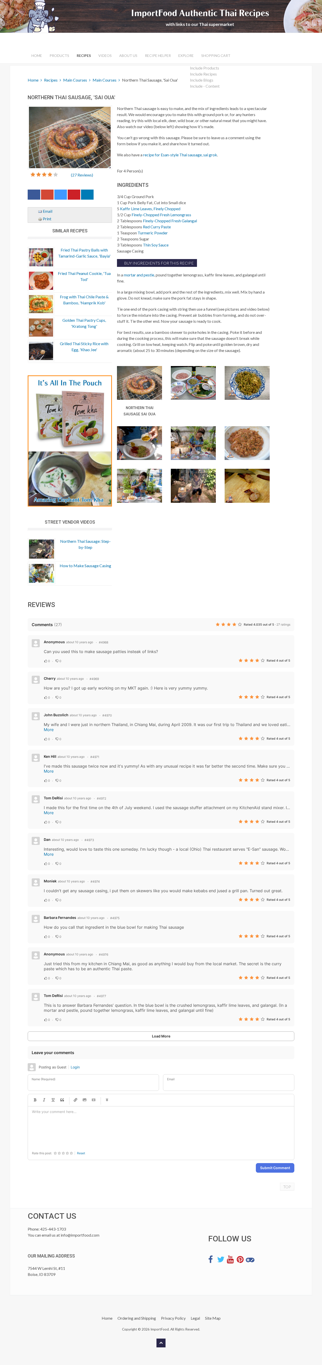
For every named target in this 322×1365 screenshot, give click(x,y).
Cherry (50, 678)
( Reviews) (82, 174)
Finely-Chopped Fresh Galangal (170, 220)
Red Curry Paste (157, 226)
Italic (44, 1100)
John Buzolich (56, 715)
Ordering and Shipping (136, 1318)
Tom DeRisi (53, 798)
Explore (186, 55)
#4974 (95, 881)
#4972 (101, 798)
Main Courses (75, 80)
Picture (85, 1100)
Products (59, 55)
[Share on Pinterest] (74, 196)
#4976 (103, 954)
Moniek (50, 881)
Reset (81, 1153)
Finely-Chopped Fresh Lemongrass (161, 214)
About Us (128, 55)
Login (75, 1067)
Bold (35, 1100)
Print (46, 218)
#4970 (107, 715)
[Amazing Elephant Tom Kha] (70, 441)
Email (47, 211)
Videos (105, 55)
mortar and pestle (139, 274)
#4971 (94, 757)
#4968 (103, 642)
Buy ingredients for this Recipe (158, 263)
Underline (53, 1100)
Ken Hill (50, 756)
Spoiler (107, 1100)
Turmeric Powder (153, 232)
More (49, 729)
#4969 (94, 679)
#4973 (89, 840)
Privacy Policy (173, 1318)
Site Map (213, 1318)
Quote (62, 1100)
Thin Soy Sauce (156, 244)
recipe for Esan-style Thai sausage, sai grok (180, 154)
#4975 (114, 918)
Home (36, 55)
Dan (47, 839)
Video (94, 1100)
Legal (195, 1318)
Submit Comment (275, 1168)
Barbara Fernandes (60, 917)
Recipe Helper (158, 55)
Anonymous (54, 642)
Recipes (84, 55)
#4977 (101, 996)
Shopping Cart (215, 55)
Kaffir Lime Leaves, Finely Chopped (150, 208)
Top (287, 1186)
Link (75, 1100)
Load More (161, 1036)
